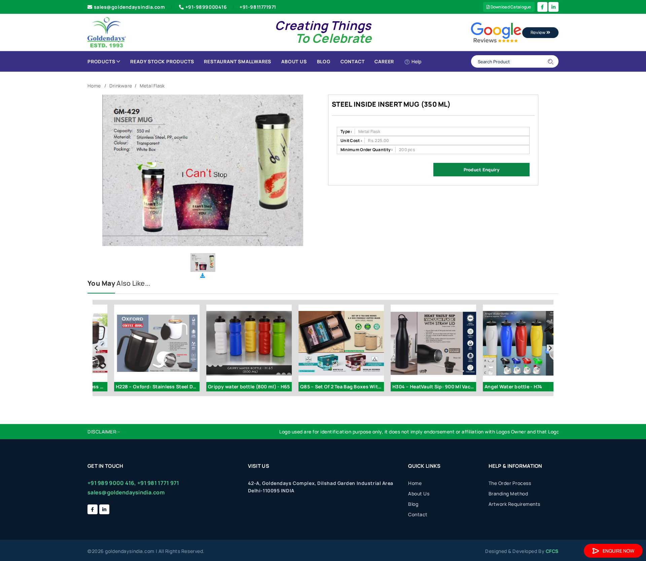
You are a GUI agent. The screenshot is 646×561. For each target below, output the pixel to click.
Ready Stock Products (162, 61)
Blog (323, 61)
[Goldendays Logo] (106, 32)
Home (94, 85)
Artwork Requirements (514, 504)
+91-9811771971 (258, 7)
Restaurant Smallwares (237, 61)
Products (101, 61)
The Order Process (510, 483)
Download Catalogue (510, 7)
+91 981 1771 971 (158, 483)
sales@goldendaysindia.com (129, 7)
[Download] (202, 275)
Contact (352, 61)
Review (538, 32)
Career (384, 61)
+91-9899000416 (206, 7)
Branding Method (508, 493)
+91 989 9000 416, (111, 483)
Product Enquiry (481, 170)
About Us (294, 61)
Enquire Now (618, 551)
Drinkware (120, 85)
